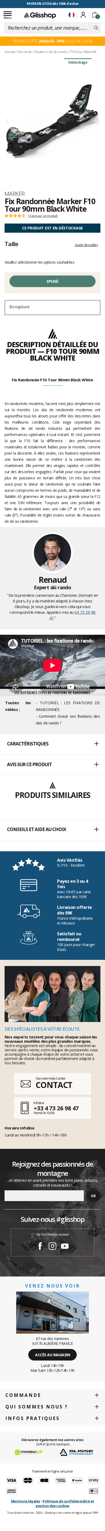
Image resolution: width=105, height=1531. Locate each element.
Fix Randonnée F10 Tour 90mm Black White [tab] (52, 379)
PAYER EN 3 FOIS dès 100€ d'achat (53, 3)
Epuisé (52, 281)
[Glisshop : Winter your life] (40, 15)
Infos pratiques (32, 1418)
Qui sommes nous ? (36, 1407)
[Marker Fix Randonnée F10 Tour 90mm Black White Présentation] (52, 121)
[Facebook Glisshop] (40, 1247)
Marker (15, 193)
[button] (52, 744)
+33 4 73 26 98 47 (56, 1108)
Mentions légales (25, 1501)
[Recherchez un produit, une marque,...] (96, 28)
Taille (11, 244)
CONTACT (54, 1084)
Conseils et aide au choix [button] (36, 829)
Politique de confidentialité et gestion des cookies (65, 1503)
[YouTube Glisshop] (65, 1247)
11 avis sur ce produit (43, 216)
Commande (23, 1395)
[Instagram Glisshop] (52, 1247)
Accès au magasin (52, 1354)
